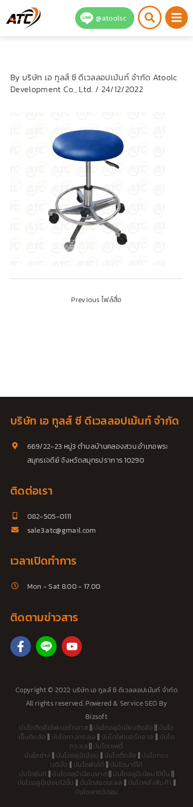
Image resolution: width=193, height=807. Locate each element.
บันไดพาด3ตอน (96, 792)
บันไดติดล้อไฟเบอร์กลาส (53, 727)
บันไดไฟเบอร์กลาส (127, 737)
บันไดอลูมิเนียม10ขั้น (141, 774)
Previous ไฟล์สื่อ (96, 299)
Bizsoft (96, 717)
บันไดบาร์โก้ (126, 764)
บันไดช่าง (37, 755)
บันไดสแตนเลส (101, 782)
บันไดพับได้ (89, 764)
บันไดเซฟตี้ (108, 746)
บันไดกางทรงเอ (73, 737)
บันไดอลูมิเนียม (77, 755)
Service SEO (138, 703)
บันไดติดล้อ (120, 755)
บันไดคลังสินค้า (150, 782)
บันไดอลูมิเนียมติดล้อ (123, 727)
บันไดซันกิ (32, 774)
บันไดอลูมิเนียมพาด (79, 774)
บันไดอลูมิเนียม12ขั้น (45, 782)
